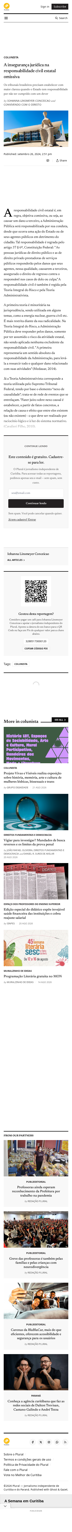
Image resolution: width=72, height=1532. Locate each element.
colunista (11, 57)
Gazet (63, 1489)
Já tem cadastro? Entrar (22, 519)
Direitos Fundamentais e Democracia (28, 834)
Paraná (36, 1395)
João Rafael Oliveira (19, 850)
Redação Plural (38, 1201)
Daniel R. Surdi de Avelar (39, 853)
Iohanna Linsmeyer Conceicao (28, 100)
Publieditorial (36, 1181)
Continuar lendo (36, 503)
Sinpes (11, 923)
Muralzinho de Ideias (18, 970)
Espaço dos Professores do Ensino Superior (32, 904)
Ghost (53, 1489)
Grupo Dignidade (17, 787)
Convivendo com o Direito (22, 104)
